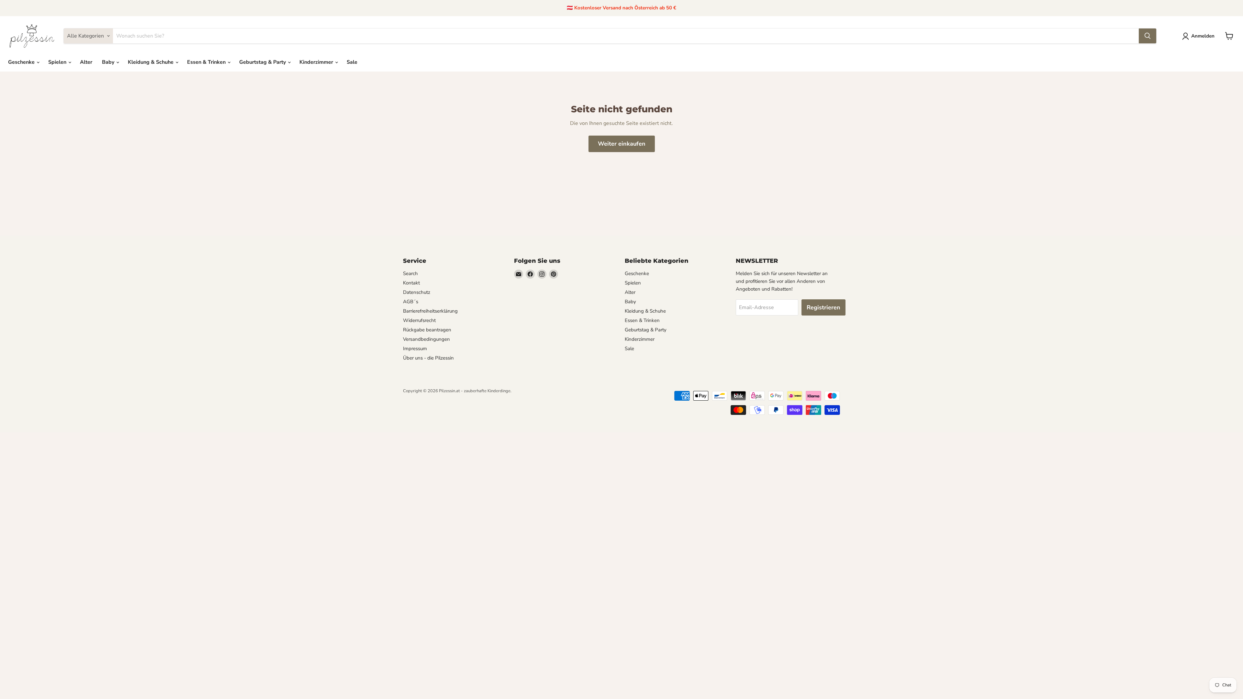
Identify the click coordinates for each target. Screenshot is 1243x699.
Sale (352, 62)
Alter (86, 62)
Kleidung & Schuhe (151, 62)
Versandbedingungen (426, 339)
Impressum (415, 348)
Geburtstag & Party (263, 62)
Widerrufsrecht (419, 320)
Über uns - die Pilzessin (428, 358)
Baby (109, 62)
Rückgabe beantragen (427, 330)
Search (410, 273)
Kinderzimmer (316, 62)
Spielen (58, 62)
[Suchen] (1147, 35)
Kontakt (411, 283)
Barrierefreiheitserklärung (430, 311)
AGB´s (410, 301)
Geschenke (22, 62)
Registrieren (823, 307)
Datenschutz (416, 292)
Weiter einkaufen (621, 144)
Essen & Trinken (207, 62)
